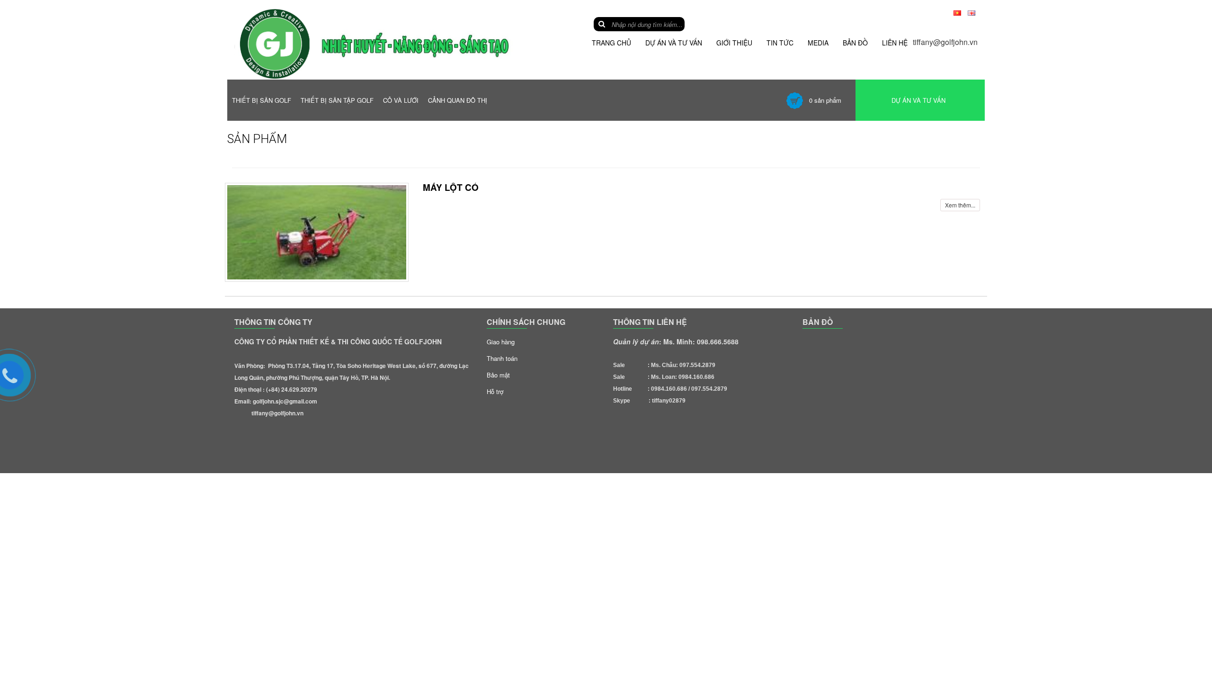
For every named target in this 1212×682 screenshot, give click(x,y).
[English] (971, 12)
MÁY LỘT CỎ (451, 187)
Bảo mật (498, 374)
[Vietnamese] (957, 12)
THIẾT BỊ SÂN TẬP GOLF (337, 100)
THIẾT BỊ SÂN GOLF (261, 100)
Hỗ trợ (495, 391)
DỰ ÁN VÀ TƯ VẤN (918, 100)
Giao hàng (501, 341)
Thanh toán (502, 358)
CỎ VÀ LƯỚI (401, 100)
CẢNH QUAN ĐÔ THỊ (457, 100)
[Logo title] (385, 43)
